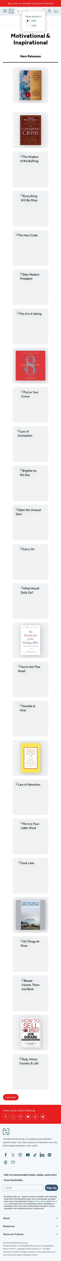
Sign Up (51, 1188)
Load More (10, 1097)
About (6, 1218)
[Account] (49, 11)
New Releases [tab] (30, 56)
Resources (9, 1226)
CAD (33, 25)
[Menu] (5, 11)
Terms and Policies (13, 1234)
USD (33, 20)
